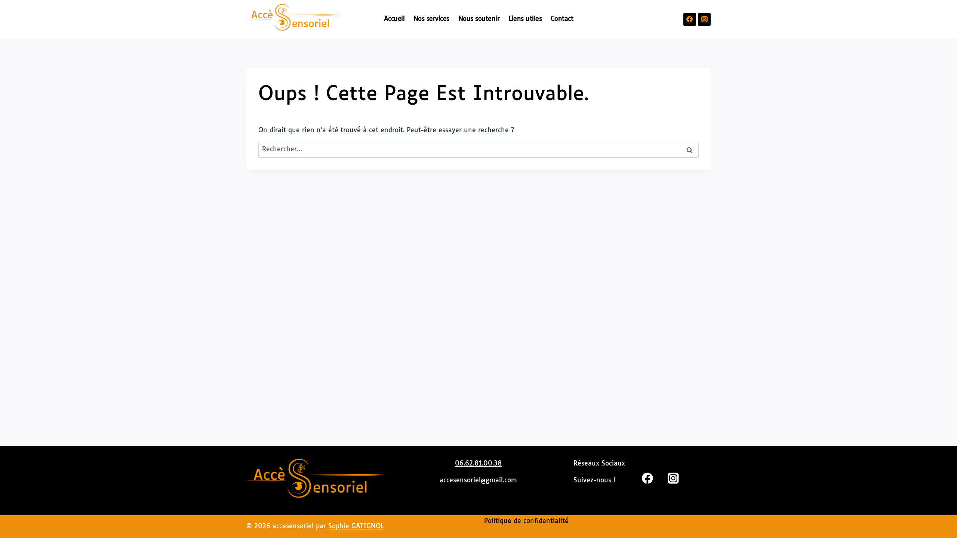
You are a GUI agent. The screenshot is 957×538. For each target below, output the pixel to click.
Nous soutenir (479, 19)
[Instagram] (704, 19)
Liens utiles (525, 19)
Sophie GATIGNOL (356, 526)
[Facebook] (689, 19)
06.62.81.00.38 (478, 464)
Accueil (394, 19)
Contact (562, 19)
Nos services (431, 19)
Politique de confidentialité (526, 521)
